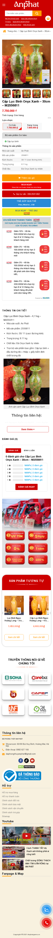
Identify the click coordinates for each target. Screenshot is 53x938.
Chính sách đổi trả (10, 800)
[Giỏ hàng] (48, 18)
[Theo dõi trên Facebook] (20, 760)
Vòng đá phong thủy (13, 25)
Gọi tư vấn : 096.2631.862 (28, 194)
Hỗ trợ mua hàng (10, 792)
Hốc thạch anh (29, 25)
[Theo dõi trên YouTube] (32, 760)
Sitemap (6, 816)
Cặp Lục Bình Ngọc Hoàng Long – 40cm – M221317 (39, 619)
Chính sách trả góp (11, 812)
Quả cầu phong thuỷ (29, 19)
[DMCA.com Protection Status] (26, 766)
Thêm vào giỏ (28, 178)
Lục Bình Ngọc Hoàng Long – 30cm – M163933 (14, 619)
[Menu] (4, 4)
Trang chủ (12, 31)
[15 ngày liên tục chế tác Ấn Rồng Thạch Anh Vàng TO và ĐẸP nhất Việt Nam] (26, 836)
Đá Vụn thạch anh (12, 19)
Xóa (49, 118)
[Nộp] (37, 13)
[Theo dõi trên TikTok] (26, 760)
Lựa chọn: (7, 120)
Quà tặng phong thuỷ (21, 22)
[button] (46, 63)
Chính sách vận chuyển (12, 808)
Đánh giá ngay (26, 487)
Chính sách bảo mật (11, 804)
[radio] (12, 126)
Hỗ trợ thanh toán (10, 796)
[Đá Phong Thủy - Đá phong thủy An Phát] (26, 5)
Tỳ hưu (8, 22)
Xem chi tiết (14, 637)
